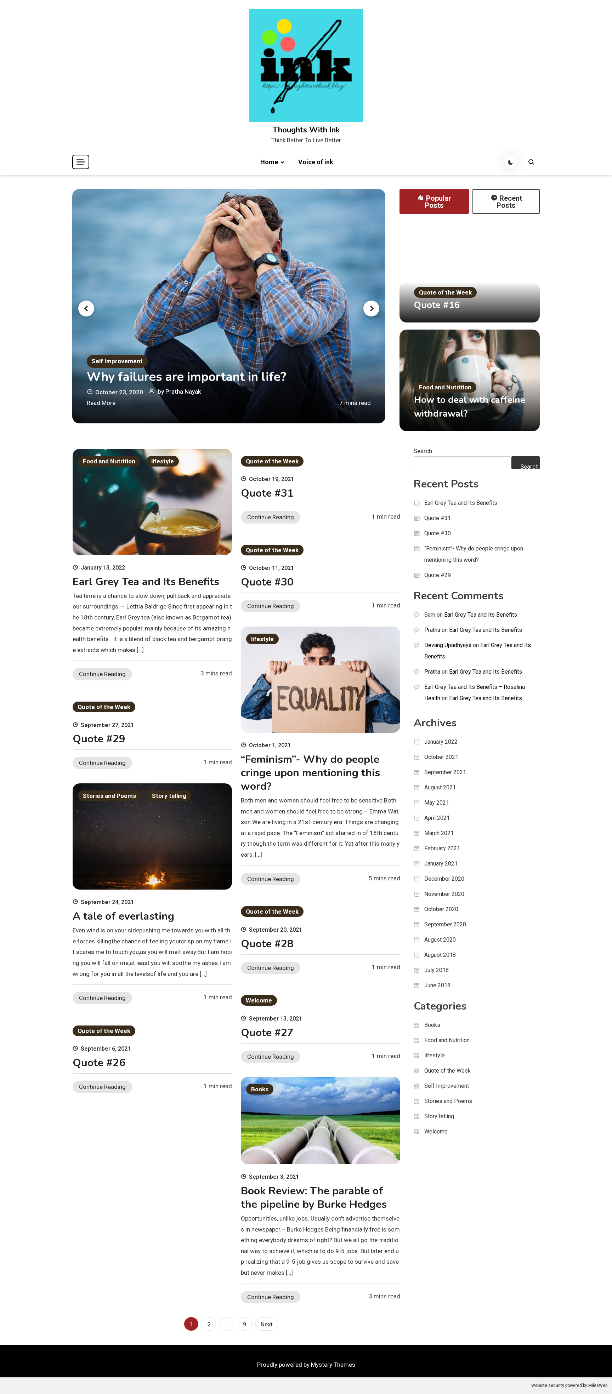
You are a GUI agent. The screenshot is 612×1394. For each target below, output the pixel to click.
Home (269, 162)
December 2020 (444, 878)
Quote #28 (267, 944)
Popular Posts (438, 202)
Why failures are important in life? (186, 377)
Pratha (432, 630)
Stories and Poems (109, 795)
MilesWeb (597, 1385)
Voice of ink (315, 162)
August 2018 (440, 955)
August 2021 (440, 787)
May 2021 (436, 802)
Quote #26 (99, 1063)
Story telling (169, 795)
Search (423, 451)
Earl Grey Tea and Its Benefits (146, 582)
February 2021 (442, 848)
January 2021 (441, 863)
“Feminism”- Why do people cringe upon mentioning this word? (310, 773)
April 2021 (437, 818)
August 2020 (440, 939)
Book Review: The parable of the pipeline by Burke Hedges (314, 1198)
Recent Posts (509, 202)
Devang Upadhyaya (447, 645)
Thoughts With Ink (306, 130)
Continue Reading (102, 674)
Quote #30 (267, 582)
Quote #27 (267, 1032)
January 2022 (441, 741)
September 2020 (445, 924)
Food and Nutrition (445, 387)
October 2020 (441, 909)
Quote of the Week (445, 292)
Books (259, 1089)
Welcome (259, 1000)
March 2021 (439, 833)
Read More (101, 402)
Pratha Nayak (183, 391)
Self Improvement (117, 361)
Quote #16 (437, 305)
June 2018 (437, 985)
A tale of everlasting (123, 916)
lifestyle (162, 461)
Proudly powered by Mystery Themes (306, 1364)
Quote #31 (267, 493)
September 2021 (445, 772)
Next (267, 1324)
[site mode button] (510, 162)
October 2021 (441, 757)
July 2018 (436, 970)
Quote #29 (99, 739)
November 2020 (444, 894)
